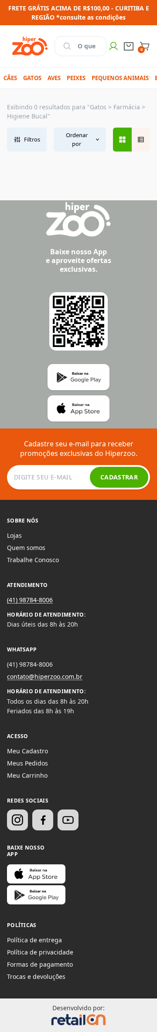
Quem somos (26, 547)
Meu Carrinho (27, 775)
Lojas (14, 535)
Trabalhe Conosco (33, 560)
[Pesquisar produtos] (67, 46)
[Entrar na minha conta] (113, 46)
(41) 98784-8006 (30, 600)
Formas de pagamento (40, 964)
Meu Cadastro (27, 751)
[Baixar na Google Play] (36, 894)
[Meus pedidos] (128, 46)
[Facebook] (42, 819)
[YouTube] (68, 819)
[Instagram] (17, 819)
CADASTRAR (119, 477)
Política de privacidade (40, 952)
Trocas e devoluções (36, 976)
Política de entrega (34, 940)
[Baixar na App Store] (36, 874)
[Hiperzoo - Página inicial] (30, 46)
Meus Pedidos (27, 763)
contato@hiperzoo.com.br (44, 676)
